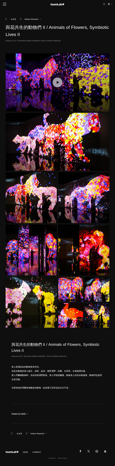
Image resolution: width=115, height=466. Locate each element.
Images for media (19, 414)
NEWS (25, 452)
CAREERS (36, 452)
